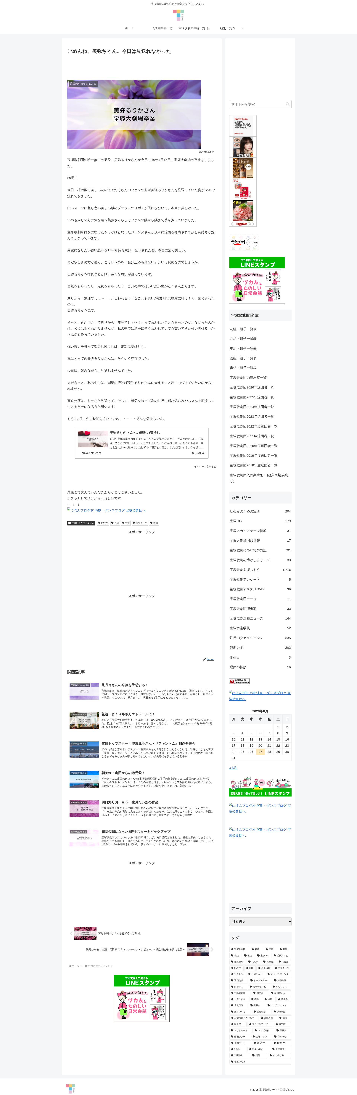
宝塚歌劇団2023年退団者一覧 (252, 416)
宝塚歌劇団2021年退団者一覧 (252, 436)
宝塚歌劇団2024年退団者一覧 (252, 407)
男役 (127, 523)
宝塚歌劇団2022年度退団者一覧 (253, 426)
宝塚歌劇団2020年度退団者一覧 (253, 446)
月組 (116, 523)
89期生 (104, 523)
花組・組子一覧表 (243, 329)
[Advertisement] (141, 65)
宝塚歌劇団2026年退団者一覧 (252, 387)
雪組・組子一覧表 (243, 358)
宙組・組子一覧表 (243, 368)
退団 (155, 523)
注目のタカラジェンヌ (83, 523)
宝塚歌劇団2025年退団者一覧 (252, 397)
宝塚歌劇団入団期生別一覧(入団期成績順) (259, 478)
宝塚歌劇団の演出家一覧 (248, 378)
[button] (287, 104)
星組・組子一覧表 (243, 348)
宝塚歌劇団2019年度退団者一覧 (253, 455)
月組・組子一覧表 (243, 339)
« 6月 (233, 768)
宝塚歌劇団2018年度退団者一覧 (253, 465)
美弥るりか (141, 523)
